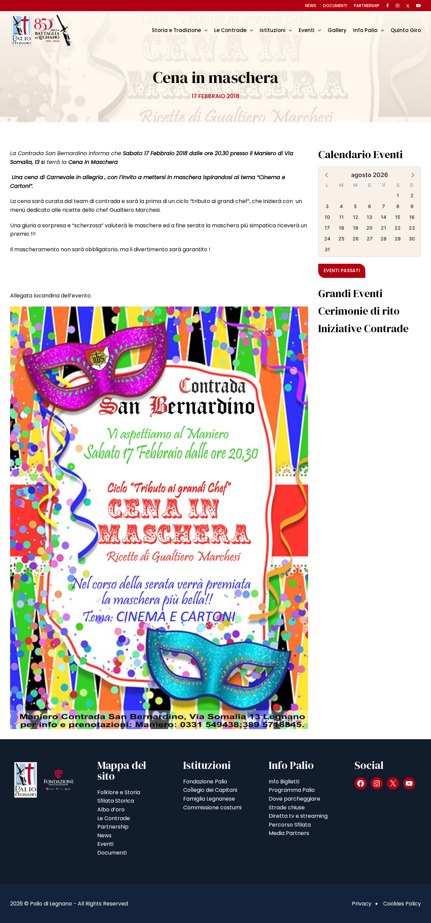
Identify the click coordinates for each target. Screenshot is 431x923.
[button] (327, 175)
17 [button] (327, 228)
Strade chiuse (287, 807)
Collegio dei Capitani (210, 790)
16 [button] (412, 217)
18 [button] (341, 228)
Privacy (361, 903)
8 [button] (397, 206)
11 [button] (341, 217)
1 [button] (398, 195)
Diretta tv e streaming (298, 816)
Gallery (337, 30)
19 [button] (355, 228)
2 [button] (411, 195)
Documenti (335, 5)
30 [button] (412, 238)
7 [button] (383, 206)
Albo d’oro (111, 809)
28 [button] (383, 238)
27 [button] (369, 238)
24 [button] (327, 238)
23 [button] (412, 228)
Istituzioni (273, 30)
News (310, 5)
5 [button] (355, 206)
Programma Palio (292, 790)
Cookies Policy (402, 903)
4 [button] (341, 206)
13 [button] (369, 217)
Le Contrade (230, 30)
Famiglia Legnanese (209, 799)
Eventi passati (342, 270)
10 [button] (327, 217)
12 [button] (355, 217)
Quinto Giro (406, 30)
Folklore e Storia (118, 792)
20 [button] (369, 228)
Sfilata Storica (115, 801)
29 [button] (398, 238)
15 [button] (397, 217)
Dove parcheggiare (294, 799)
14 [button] (383, 217)
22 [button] (398, 228)
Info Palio (365, 30)
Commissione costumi (212, 807)
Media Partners (289, 833)
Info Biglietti (284, 781)
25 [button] (341, 238)
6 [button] (369, 206)
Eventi (306, 30)
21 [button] (383, 228)
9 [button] (411, 206)
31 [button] (327, 249)
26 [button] (356, 238)
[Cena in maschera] (159, 517)
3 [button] (327, 206)
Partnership (366, 5)
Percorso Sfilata (290, 825)
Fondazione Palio (205, 781)
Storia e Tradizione (176, 30)
